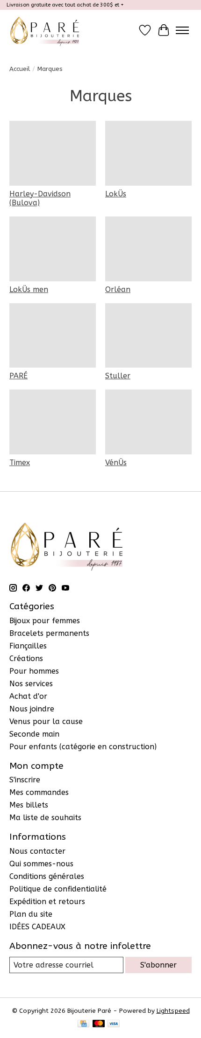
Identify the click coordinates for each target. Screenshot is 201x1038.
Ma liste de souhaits (45, 817)
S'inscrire (24, 779)
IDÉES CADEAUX (37, 926)
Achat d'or (28, 696)
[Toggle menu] (182, 30)
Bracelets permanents (49, 633)
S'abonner (158, 965)
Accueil (19, 68)
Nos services (31, 683)
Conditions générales (46, 876)
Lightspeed (173, 1010)
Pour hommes (34, 671)
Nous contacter (37, 851)
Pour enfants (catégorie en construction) (83, 746)
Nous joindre (31, 708)
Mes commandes (39, 792)
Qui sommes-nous (41, 863)
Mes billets (28, 805)
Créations (26, 658)
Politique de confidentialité (58, 889)
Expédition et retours (47, 901)
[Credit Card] (83, 1024)
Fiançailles (28, 645)
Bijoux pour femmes (44, 620)
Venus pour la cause (46, 721)
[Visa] (114, 1024)
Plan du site (30, 914)
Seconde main (34, 734)
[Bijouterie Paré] (44, 30)
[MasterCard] (99, 1024)
